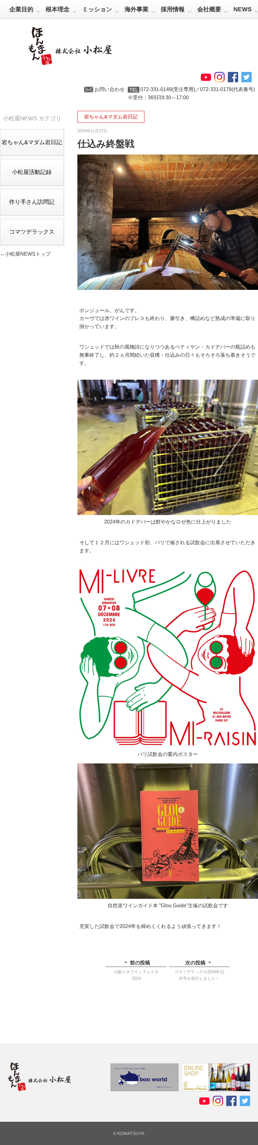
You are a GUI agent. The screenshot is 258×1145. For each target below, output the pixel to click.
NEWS (242, 9)
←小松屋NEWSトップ (25, 254)
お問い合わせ (109, 89)
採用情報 (173, 9)
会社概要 (209, 9)
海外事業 (137, 9)
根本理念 (58, 9)
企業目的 (21, 9)
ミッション (97, 9)
